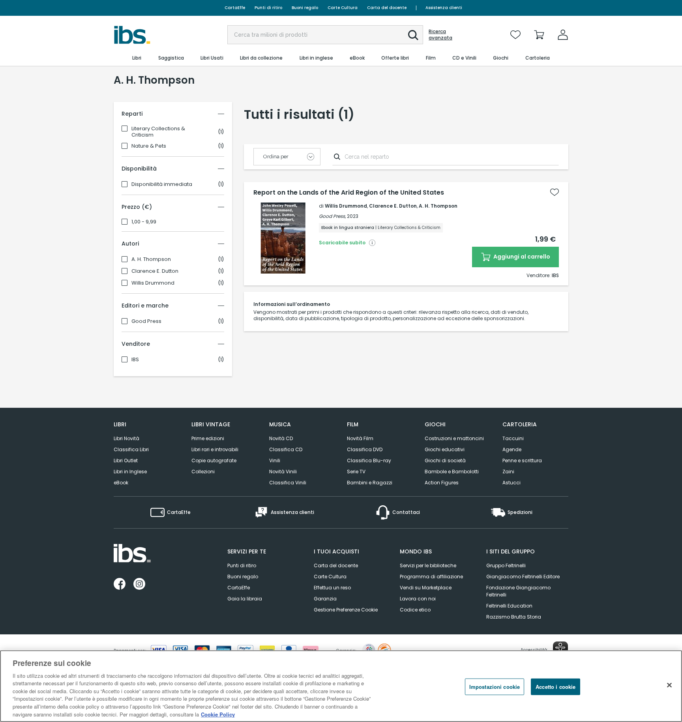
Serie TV (356, 471)
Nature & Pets (148, 146)
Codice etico (415, 609)
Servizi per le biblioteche (428, 565)
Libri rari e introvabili (214, 449)
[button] (413, 35)
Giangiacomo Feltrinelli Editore (523, 576)
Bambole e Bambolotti (452, 471)
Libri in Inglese (130, 471)
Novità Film (360, 438)
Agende (511, 449)
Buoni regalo (305, 8)
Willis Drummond (152, 283)
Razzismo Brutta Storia (513, 616)
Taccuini (513, 438)
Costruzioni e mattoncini (454, 438)
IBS (135, 359)
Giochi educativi (445, 449)
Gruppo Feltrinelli (506, 565)
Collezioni (203, 471)
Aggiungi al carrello (521, 257)
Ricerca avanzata (440, 34)
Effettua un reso (332, 587)
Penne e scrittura (522, 460)
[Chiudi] (669, 685)
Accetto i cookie (555, 686)
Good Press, (332, 216)
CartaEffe (235, 8)
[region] (341, 686)
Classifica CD (285, 449)
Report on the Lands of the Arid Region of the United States (348, 192)
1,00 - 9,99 (143, 222)
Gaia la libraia (244, 598)
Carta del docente (387, 8)
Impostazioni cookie (494, 686)
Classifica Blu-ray (369, 460)
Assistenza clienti (443, 8)
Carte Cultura (343, 8)
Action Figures (442, 482)
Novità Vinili (283, 471)
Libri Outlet (126, 460)
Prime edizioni (207, 438)
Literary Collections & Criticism (158, 132)
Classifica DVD (364, 449)
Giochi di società (445, 460)
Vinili (274, 460)
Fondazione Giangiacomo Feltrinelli (518, 591)
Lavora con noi (418, 598)
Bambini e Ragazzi (369, 482)
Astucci (511, 482)
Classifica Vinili (287, 482)
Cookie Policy (218, 714)
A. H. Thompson (151, 259)
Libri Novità (126, 438)
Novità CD (281, 438)
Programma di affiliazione (431, 576)
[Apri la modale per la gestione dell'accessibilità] (560, 649)
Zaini (508, 471)
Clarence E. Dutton (154, 271)
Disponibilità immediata (161, 184)
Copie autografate (213, 460)
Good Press (146, 321)
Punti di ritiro (268, 8)
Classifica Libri (131, 449)
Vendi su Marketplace (426, 587)
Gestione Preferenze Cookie (346, 609)
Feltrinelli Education (509, 605)
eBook (121, 482)
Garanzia (325, 598)
